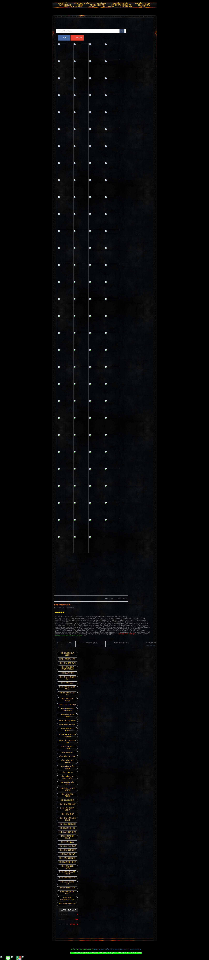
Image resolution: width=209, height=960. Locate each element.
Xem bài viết (150, 646)
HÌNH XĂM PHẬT (67, 673)
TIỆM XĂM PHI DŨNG (114, 949)
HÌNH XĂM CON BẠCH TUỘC (67, 777)
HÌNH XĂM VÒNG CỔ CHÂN (67, 819)
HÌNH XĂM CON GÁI (120, 3)
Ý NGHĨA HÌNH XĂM (97, 5)
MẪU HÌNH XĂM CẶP (67, 904)
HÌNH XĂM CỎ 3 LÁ (67, 854)
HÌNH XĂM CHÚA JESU (67, 654)
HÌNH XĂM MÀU (144, 5)
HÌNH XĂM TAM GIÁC (67, 846)
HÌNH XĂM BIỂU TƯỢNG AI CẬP (67, 668)
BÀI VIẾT (92, 7)
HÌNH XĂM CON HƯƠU (67, 867)
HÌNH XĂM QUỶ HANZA (67, 761)
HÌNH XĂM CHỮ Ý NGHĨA (67, 809)
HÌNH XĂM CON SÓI (67, 725)
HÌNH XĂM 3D (67, 772)
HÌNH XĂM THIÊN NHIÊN (67, 716)
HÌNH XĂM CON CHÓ (67, 850)
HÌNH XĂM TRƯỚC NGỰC (67, 789)
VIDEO (80, 5)
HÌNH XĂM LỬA (67, 683)
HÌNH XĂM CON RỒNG (67, 795)
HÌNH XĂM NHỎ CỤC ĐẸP (67, 678)
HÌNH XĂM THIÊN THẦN (67, 837)
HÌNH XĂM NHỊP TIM (67, 878)
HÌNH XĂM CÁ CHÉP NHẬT (67, 688)
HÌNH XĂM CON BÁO (67, 858)
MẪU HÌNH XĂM (65, 5)
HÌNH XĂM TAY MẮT (67, 659)
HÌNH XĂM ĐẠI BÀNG (67, 721)
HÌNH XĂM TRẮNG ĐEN (73, 7)
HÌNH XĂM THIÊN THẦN (67, 767)
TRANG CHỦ (62, 3)
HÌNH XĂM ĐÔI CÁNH (67, 824)
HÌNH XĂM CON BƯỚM (67, 700)
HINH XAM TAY (67, 752)
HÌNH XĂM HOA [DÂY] (67, 832)
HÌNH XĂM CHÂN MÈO (67, 783)
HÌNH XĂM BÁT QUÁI (67, 663)
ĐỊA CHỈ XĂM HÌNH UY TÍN (121, 5)
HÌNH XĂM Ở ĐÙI (67, 800)
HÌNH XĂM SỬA (67, 842)
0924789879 (135, 949)
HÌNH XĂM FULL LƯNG (67, 747)
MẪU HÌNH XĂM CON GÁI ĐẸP (67, 735)
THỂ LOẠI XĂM (108, 7)
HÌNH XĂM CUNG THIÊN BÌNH (67, 710)
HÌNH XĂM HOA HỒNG (67, 730)
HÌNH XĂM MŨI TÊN (67, 888)
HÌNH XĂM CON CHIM (67, 862)
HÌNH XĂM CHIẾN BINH (67, 893)
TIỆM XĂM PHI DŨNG (82, 3)
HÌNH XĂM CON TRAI (142, 3)
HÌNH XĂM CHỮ (67, 814)
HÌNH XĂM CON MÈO (67, 705)
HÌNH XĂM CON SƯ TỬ (67, 694)
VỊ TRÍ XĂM (101, 3)
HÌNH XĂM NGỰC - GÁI (67, 883)
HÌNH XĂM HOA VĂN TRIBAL (67, 873)
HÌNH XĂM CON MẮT (67, 804)
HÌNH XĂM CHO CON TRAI (67, 741)
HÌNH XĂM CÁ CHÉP (67, 756)
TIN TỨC (142, 7)
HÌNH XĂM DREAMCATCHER (67, 899)
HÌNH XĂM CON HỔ (67, 828)
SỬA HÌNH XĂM (126, 7)
